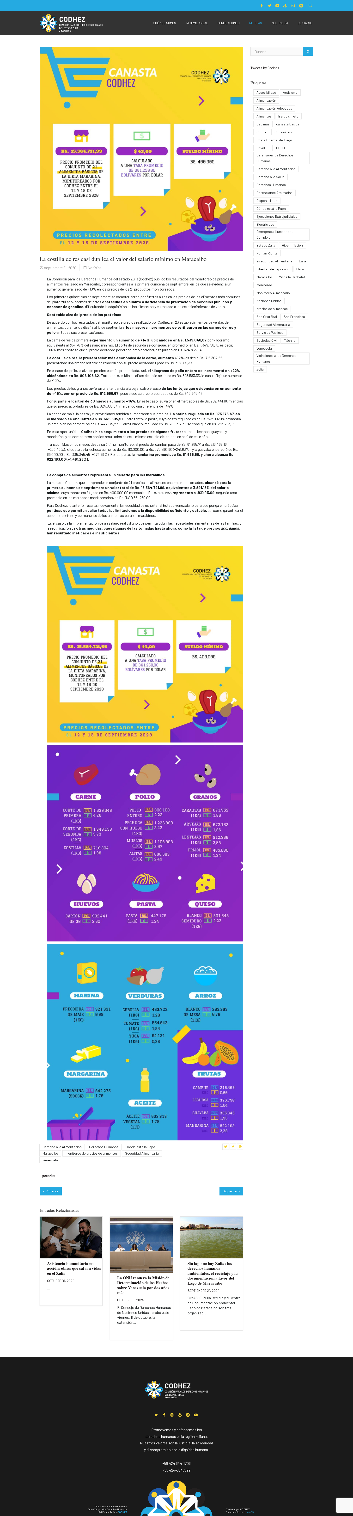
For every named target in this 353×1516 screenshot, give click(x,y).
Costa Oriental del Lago (274, 140)
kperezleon (49, 1175)
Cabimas (262, 124)
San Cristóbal (266, 317)
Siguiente (230, 1191)
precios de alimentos (272, 309)
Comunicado (283, 132)
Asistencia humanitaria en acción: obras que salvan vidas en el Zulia (74, 1268)
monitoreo (264, 285)
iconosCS (249, 1512)
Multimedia (280, 23)
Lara (302, 261)
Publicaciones (229, 23)
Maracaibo (50, 1153)
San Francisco (294, 317)
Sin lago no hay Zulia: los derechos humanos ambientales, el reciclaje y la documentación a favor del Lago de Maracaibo (213, 1273)
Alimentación (266, 100)
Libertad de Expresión (273, 269)
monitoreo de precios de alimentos (92, 1153)
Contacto (305, 23)
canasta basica (287, 124)
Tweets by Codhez (265, 67)
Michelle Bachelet (292, 277)
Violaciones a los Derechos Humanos (276, 358)
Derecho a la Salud (270, 177)
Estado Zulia (265, 245)
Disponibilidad (266, 200)
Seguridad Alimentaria (142, 1153)
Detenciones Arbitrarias (274, 193)
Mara (300, 269)
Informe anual (197, 23)
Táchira (290, 340)
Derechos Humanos (103, 1147)
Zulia (260, 369)
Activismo (290, 92)
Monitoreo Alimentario (273, 293)
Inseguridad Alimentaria (274, 261)
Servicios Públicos (269, 332)
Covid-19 (262, 148)
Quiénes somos (164, 23)
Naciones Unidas (268, 301)
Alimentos (264, 116)
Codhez (262, 132)
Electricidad (265, 224)
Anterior (52, 1191)
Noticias (255, 23)
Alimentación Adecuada (274, 108)
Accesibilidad (266, 92)
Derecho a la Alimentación (62, 1147)
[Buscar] (308, 51)
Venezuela (50, 1160)
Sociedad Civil (266, 340)
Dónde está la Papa (140, 1147)
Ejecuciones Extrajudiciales (276, 216)
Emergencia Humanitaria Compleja (274, 234)
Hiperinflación (292, 245)
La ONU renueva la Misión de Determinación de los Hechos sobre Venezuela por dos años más (143, 1285)
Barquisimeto (288, 116)
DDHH (280, 148)
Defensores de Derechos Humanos (274, 158)
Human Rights (267, 253)
